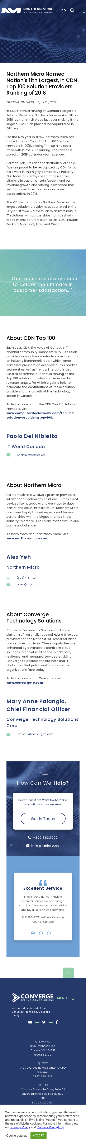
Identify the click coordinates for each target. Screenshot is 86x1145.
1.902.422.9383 (43, 1102)
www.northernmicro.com (27, 538)
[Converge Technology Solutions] (32, 1001)
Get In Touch (43, 818)
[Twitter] (44, 1022)
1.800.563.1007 (43, 1054)
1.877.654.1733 (43, 1076)
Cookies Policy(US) (50, 1127)
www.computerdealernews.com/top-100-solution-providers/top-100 (41, 415)
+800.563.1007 (45, 838)
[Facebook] (57, 1023)
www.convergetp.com (24, 683)
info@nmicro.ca (45, 846)
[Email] (30, 1022)
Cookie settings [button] (16, 1135)
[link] (27, 11)
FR (63, 11)
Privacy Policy (20, 1127)
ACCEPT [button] (38, 1135)
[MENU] (70, 998)
